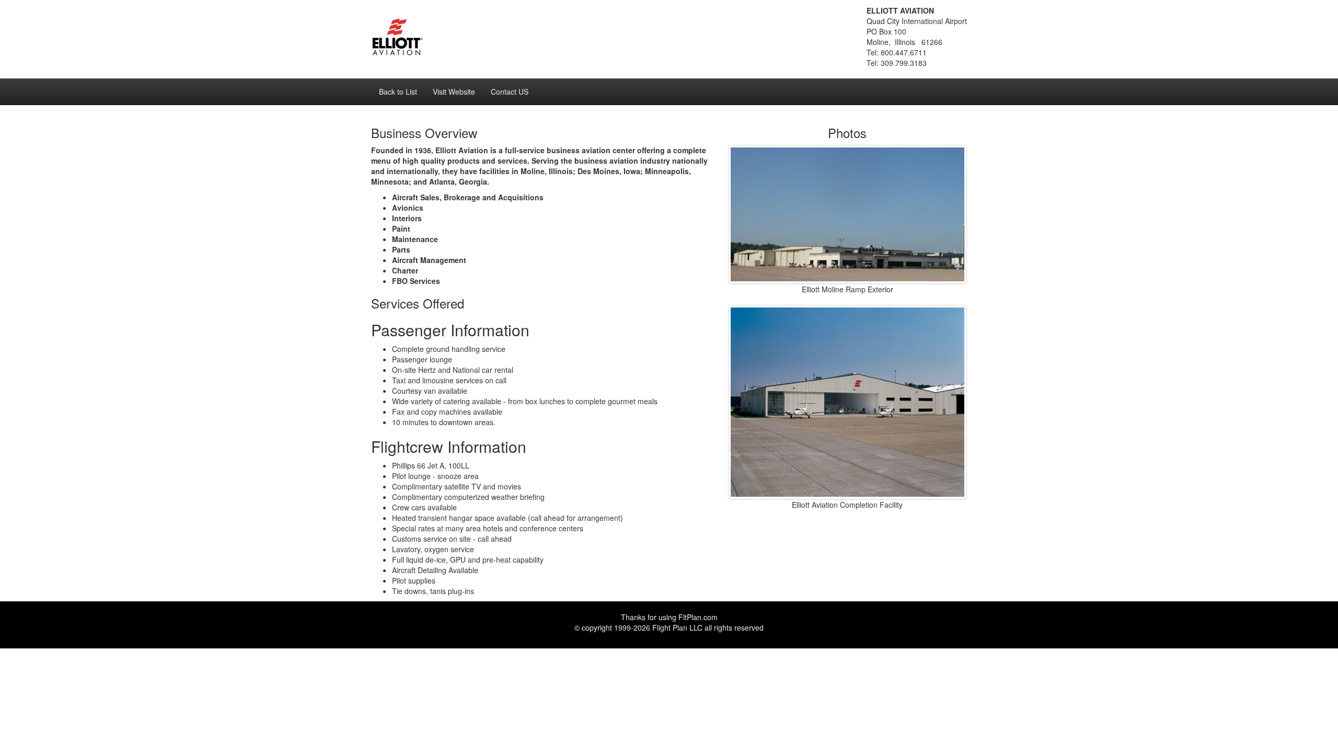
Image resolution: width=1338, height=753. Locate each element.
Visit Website (454, 91)
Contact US (509, 91)
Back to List (398, 91)
